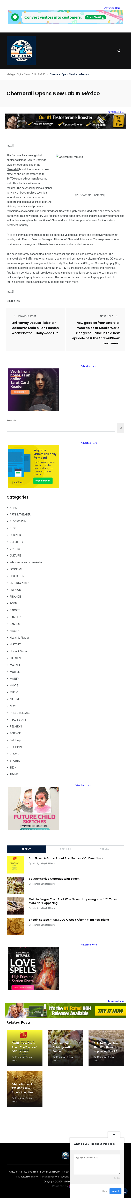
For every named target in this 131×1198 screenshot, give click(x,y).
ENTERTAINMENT (20, 583)
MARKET (15, 665)
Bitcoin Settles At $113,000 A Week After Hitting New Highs (69, 920)
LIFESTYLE (16, 658)
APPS (13, 507)
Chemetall (13, 169)
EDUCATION (17, 576)
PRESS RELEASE (20, 712)
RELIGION (16, 726)
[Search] (120, 428)
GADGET (15, 610)
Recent (26, 849)
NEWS (13, 706)
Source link (13, 300)
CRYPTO (15, 548)
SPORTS (15, 760)
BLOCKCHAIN (18, 521)
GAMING (15, 624)
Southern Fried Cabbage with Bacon (54, 879)
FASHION (15, 589)
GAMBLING (16, 617)
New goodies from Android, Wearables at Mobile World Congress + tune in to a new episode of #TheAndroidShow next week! (96, 333)
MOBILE (15, 671)
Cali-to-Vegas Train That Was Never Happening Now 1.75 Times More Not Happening (73, 901)
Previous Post (27, 316)
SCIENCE (15, 733)
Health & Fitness (20, 637)
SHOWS (14, 754)
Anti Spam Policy (51, 1171)
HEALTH (14, 630)
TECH (13, 767)
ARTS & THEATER (20, 514)
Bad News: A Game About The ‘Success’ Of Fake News (66, 858)
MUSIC (14, 692)
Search (11, 420)
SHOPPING (16, 747)
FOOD (13, 603)
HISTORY (15, 644)
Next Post (106, 316)
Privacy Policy (49, 1176)
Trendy (104, 849)
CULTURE (15, 555)
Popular (65, 849)
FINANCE (15, 596)
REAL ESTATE (18, 719)
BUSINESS (16, 535)
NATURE (15, 699)
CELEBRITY (16, 542)
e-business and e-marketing (26, 562)
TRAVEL (14, 774)
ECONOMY (16, 569)
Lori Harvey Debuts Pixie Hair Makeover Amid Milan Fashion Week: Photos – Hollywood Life (35, 328)
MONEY (14, 678)
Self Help (15, 740)
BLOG (13, 528)
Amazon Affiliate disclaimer (24, 1171)
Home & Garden (19, 651)
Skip (104, 1191)
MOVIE (14, 685)
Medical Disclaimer (28, 1176)
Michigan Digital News (43, 863)
